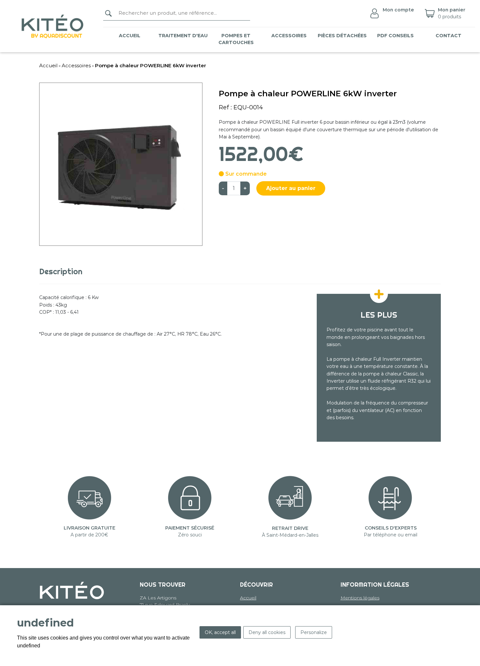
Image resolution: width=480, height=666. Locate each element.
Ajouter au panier (290, 188)
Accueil (129, 36)
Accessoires (76, 65)
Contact (448, 36)
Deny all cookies (266, 632)
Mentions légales (360, 598)
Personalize (313, 632)
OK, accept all (220, 632)
